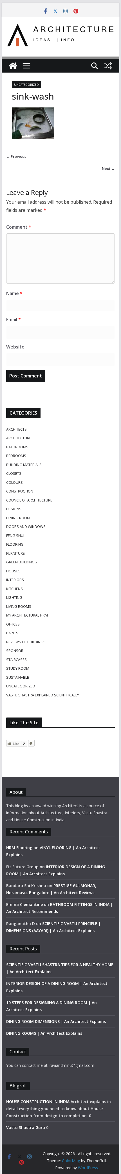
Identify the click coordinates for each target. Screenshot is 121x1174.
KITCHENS (14, 588)
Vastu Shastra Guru (25, 1127)
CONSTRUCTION (19, 491)
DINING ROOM (18, 517)
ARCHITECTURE (18, 437)
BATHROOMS (17, 446)
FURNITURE (15, 553)
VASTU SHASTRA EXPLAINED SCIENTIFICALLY (42, 695)
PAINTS (12, 632)
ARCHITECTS (16, 429)
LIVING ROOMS (18, 606)
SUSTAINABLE (17, 677)
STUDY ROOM (17, 668)
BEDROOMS (16, 455)
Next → (108, 168)
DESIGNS (13, 508)
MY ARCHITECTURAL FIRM (27, 615)
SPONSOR (14, 650)
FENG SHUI (15, 535)
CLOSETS (13, 473)
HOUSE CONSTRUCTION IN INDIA (38, 1101)
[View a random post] (108, 66)
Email (13, 319)
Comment (18, 227)
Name (14, 293)
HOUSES (13, 570)
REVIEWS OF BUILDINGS (26, 641)
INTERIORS (15, 579)
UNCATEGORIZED (26, 85)
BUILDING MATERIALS (24, 464)
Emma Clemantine (24, 904)
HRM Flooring (19, 847)
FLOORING (15, 544)
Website (15, 347)
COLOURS (14, 482)
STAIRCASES (16, 659)
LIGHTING (14, 597)
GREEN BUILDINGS (21, 561)
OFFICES (13, 624)
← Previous (16, 156)
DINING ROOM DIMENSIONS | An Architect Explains (56, 1021)
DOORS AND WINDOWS (26, 526)
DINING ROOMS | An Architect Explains (44, 1033)
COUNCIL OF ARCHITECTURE (29, 500)
